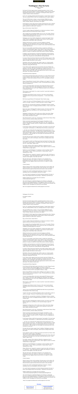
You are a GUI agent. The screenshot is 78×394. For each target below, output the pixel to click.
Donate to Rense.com (30, 386)
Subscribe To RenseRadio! (48, 386)
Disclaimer (39, 384)
